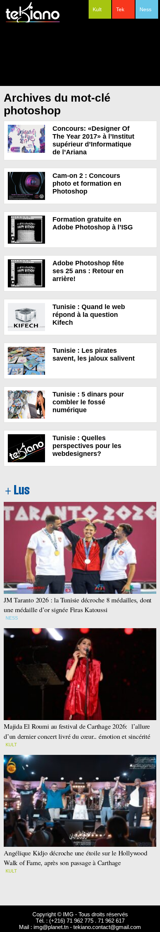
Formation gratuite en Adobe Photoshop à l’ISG (92, 223)
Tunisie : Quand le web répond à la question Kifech (88, 314)
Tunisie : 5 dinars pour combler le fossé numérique (88, 402)
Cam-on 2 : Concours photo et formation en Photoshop (86, 183)
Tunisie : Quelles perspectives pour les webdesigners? (86, 445)
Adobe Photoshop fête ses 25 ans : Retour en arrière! (88, 271)
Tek (120, 9)
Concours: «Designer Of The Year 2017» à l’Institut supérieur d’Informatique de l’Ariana (93, 140)
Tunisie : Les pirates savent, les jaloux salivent (93, 354)
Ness (145, 9)
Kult (97, 9)
